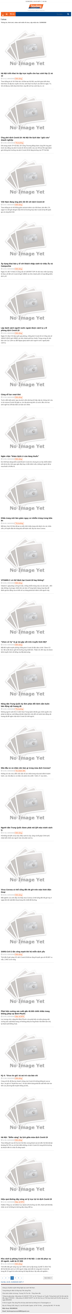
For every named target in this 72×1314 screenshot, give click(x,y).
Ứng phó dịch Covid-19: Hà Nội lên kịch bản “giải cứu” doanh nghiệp (25, 139)
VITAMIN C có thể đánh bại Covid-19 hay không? (22, 580)
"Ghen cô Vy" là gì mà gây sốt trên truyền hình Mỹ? (24, 642)
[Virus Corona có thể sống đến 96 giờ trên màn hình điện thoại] (27, 887)
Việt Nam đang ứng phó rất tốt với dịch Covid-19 (22, 202)
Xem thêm (47, 1278)
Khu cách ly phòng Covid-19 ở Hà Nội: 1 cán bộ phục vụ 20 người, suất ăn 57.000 (26, 1260)
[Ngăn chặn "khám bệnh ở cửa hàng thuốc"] (27, 453)
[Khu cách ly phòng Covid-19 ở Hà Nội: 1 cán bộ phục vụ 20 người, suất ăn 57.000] (27, 1256)
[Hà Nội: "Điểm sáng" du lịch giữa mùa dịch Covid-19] (27, 1134)
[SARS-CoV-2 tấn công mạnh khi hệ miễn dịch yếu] (27, 948)
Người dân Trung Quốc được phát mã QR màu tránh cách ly (26, 829)
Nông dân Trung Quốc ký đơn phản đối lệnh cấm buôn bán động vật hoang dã (25, 705)
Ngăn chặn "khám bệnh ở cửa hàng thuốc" (20, 456)
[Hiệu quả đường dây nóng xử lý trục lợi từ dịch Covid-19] (27, 1196)
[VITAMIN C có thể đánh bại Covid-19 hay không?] (27, 577)
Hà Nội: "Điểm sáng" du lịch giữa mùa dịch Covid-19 (24, 1137)
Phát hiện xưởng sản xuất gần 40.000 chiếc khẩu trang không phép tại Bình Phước (25, 1012)
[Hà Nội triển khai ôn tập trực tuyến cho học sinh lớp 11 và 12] (27, 70)
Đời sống (18, 78)
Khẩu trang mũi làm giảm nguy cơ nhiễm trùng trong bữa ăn (26, 519)
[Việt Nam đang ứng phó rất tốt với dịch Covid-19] (27, 199)
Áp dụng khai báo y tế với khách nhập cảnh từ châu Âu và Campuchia (27, 265)
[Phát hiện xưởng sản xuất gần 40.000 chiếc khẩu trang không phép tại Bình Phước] (27, 1008)
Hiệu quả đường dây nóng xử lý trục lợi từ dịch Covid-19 (26, 1199)
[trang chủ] (36, 9)
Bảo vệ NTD (19, 1016)
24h (13, 14)
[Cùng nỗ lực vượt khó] (27, 391)
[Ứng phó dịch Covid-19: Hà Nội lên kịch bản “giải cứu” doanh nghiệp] (27, 134)
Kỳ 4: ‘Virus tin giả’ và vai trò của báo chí (19, 1076)
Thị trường (19, 143)
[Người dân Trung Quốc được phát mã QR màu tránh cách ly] (27, 824)
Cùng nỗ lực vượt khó (11, 394)
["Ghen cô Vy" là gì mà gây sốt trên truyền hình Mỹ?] (27, 639)
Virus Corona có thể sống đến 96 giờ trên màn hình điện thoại (26, 891)
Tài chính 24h (20, 771)
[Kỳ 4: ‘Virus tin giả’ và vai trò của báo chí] (27, 1072)
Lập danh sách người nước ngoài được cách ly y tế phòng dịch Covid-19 (24, 329)
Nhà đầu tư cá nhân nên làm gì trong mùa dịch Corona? (26, 768)
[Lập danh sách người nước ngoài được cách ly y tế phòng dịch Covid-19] (27, 325)
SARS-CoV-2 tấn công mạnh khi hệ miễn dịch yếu (23, 952)
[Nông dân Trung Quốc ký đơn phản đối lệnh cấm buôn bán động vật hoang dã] (27, 701)
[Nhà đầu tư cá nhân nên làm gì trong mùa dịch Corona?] (27, 765)
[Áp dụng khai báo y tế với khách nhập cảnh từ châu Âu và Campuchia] (27, 260)
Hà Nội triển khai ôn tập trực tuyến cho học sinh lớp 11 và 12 (27, 74)
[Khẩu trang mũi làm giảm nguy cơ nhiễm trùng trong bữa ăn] (27, 515)
